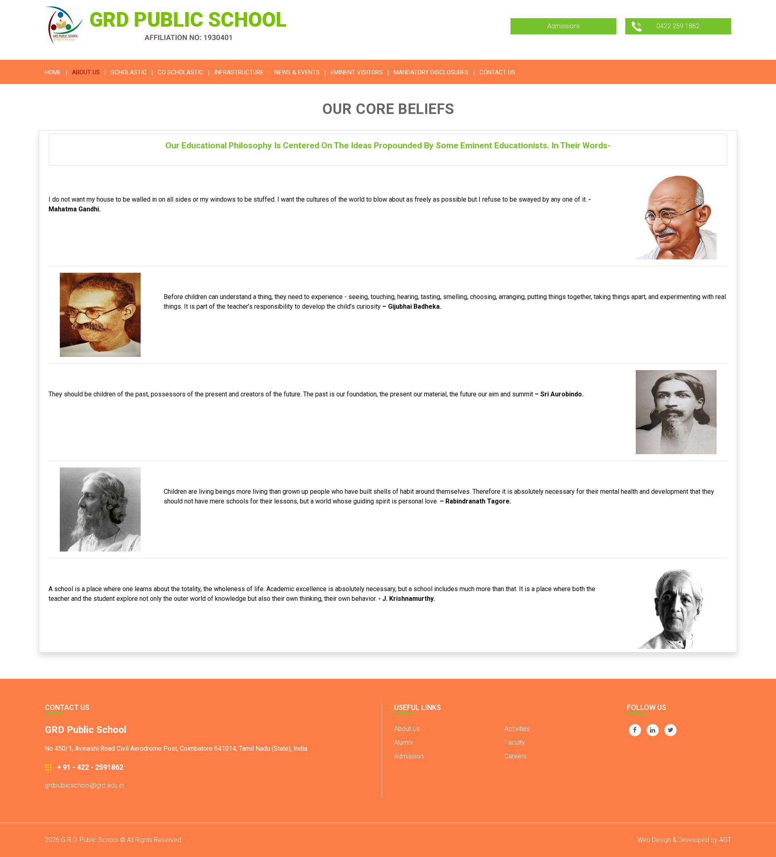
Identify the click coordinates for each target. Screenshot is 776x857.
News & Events (297, 72)
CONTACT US (497, 72)
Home (53, 72)
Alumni (403, 742)
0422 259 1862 (678, 26)
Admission (409, 756)
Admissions (563, 26)
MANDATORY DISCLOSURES (431, 72)
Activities (517, 729)
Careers (515, 756)
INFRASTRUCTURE (239, 72)
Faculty (514, 742)
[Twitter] (670, 730)
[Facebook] (635, 730)
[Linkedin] (653, 730)
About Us (407, 729)
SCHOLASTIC (129, 72)
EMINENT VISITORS (357, 72)
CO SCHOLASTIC (180, 72)
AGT (725, 840)
